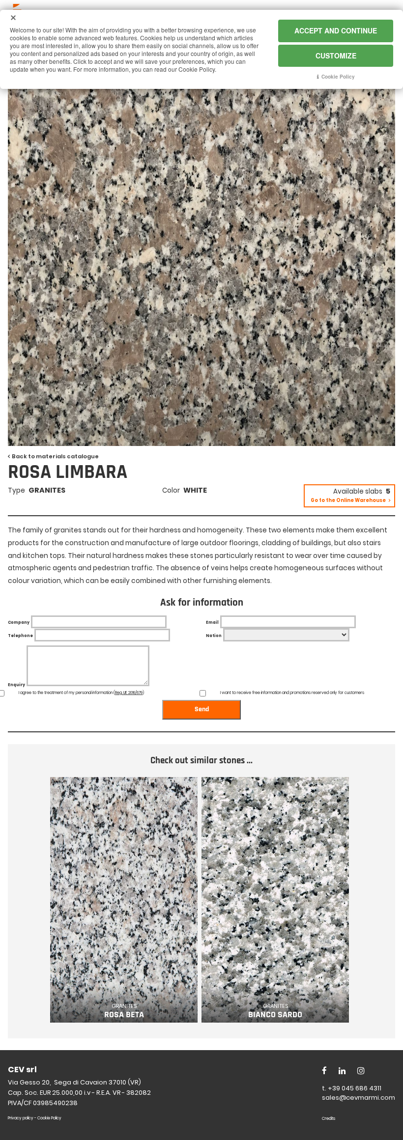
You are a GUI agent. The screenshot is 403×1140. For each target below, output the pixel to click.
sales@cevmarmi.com (358, 1097)
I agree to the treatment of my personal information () (81, 692)
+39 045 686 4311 (354, 1088)
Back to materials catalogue (55, 456)
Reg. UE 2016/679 (129, 692)
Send (202, 709)
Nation (214, 636)
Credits (328, 1118)
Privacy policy (20, 1118)
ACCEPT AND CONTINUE (335, 30)
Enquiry (16, 685)
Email (212, 622)
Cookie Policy (49, 1118)
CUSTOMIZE (336, 55)
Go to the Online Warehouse (349, 500)
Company (18, 622)
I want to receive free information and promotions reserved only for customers (292, 692)
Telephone (20, 636)
